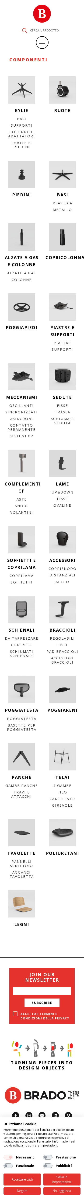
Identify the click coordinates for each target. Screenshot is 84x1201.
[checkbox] (8, 1157)
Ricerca (24, 30)
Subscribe (42, 1002)
